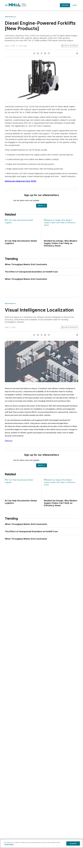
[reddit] (45, 53)
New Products (10, 16)
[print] (77, 53)
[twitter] (41, 53)
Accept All (73, 843)
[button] (6, 5)
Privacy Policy (9, 844)
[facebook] (34, 53)
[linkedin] (38, 53)
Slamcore (8, 441)
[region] (41, 843)
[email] (49, 53)
